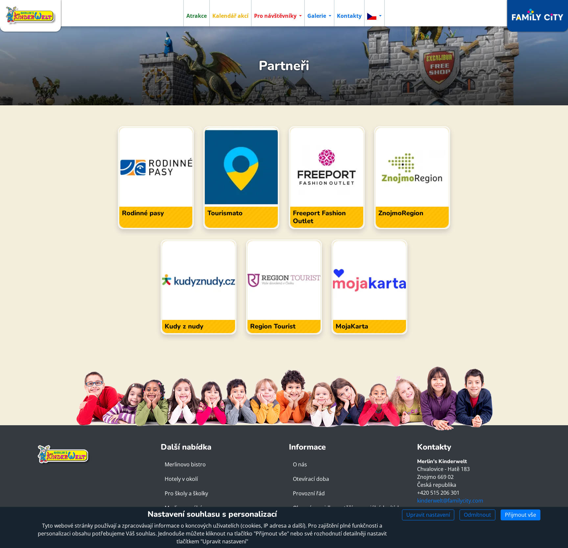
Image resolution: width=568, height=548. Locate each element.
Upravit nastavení (428, 514)
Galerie (317, 15)
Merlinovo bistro (185, 464)
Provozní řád (309, 493)
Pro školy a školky (186, 493)
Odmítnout (477, 514)
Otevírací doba (311, 479)
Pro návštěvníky (276, 15)
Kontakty (349, 15)
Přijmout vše (520, 514)
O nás (300, 464)
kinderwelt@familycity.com (450, 500)
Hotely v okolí (181, 479)
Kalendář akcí (230, 15)
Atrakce (196, 15)
